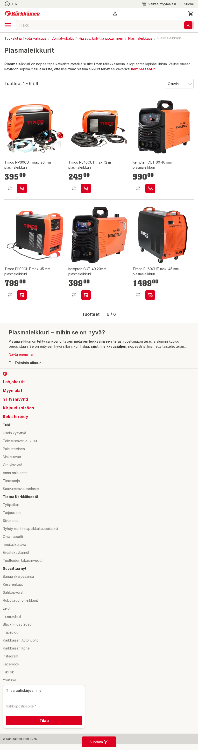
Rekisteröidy (15, 427)
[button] (159, 4)
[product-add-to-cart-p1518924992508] (22, 194)
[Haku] (188, 25)
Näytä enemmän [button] (21, 365)
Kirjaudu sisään (18, 418)
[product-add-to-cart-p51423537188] (150, 306)
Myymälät (12, 401)
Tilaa (44, 731)
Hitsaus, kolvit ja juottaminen (101, 38)
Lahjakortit (14, 392)
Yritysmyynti (15, 410)
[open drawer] (7, 25)
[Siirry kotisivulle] (22, 13)
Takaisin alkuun (28, 374)
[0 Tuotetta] (191, 13)
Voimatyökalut (62, 38)
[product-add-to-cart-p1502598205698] (86, 194)
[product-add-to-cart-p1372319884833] (86, 306)
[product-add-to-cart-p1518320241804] (22, 306)
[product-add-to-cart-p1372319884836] (150, 194)
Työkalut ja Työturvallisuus (25, 38)
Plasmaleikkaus (140, 38)
